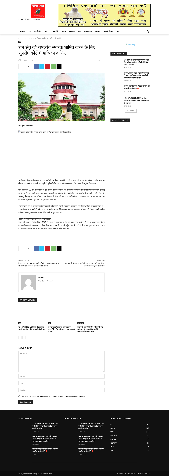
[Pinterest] (47, 66)
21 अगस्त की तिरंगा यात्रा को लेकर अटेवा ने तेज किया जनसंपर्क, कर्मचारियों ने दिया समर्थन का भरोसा (136, 62)
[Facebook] (36, 66)
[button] (148, 31)
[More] (64, 66)
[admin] (20, 60)
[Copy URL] (59, 66)
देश (25, 38)
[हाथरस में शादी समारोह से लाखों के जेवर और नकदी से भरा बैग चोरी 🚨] (116, 89)
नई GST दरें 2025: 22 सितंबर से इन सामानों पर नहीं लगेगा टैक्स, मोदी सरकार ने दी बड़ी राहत (136, 100)
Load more (130, 111)
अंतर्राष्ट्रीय (80, 323)
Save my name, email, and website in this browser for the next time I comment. (53, 396)
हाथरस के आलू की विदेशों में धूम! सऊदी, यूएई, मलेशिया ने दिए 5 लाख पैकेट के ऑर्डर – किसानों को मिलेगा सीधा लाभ (90, 329)
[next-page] (23, 337)
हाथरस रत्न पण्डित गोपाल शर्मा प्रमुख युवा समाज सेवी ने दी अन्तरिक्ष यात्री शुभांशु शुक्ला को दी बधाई (61, 329)
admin (26, 60)
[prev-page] (20, 337)
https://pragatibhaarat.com (47, 281)
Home (20, 38)
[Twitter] (41, 66)
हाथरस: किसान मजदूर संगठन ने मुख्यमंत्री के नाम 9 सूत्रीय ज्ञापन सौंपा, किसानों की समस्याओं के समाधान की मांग (136, 75)
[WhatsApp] (53, 66)
